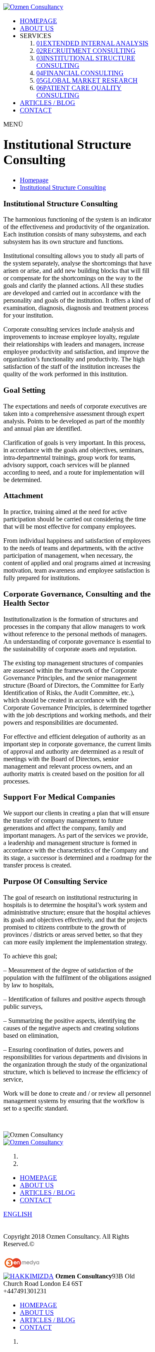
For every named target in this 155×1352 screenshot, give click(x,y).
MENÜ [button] (13, 124)
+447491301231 (25, 1291)
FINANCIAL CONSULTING (80, 72)
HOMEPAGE (38, 20)
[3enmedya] (22, 1268)
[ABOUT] (28, 1276)
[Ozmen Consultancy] (33, 6)
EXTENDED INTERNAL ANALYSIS (92, 43)
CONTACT (36, 110)
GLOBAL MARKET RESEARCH (87, 80)
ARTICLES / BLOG (47, 102)
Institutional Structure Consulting (63, 187)
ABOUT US (37, 28)
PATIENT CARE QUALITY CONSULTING (79, 91)
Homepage (34, 180)
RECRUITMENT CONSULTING (86, 50)
